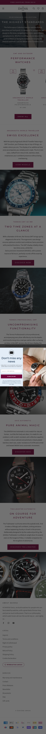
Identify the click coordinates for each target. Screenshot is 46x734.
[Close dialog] (44, 349)
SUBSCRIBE (11, 376)
